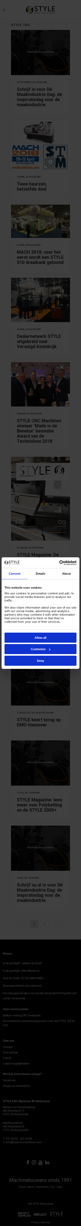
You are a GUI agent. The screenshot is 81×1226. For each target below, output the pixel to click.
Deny (40, 660)
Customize (38, 649)
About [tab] (66, 573)
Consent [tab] (14, 573)
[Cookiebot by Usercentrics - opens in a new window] (59, 562)
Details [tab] (40, 573)
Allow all (40, 637)
